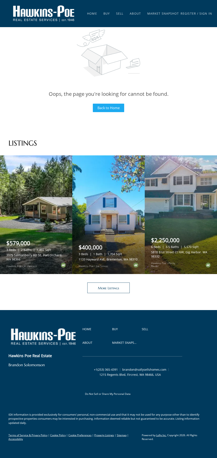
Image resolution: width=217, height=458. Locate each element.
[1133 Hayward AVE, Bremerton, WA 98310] (108, 214)
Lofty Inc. (161, 435)
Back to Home (108, 108)
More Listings (108, 288)
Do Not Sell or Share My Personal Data (108, 394)
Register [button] (188, 13)
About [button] (135, 13)
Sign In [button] (205, 13)
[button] (44, 13)
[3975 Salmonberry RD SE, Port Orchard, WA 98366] (36, 214)
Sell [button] (119, 13)
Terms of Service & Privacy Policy (27, 435)
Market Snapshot (163, 13)
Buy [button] (106, 13)
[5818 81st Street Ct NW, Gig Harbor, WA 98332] (181, 214)
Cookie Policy (58, 435)
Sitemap (122, 435)
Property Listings (104, 435)
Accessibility (15, 439)
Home (92, 13)
